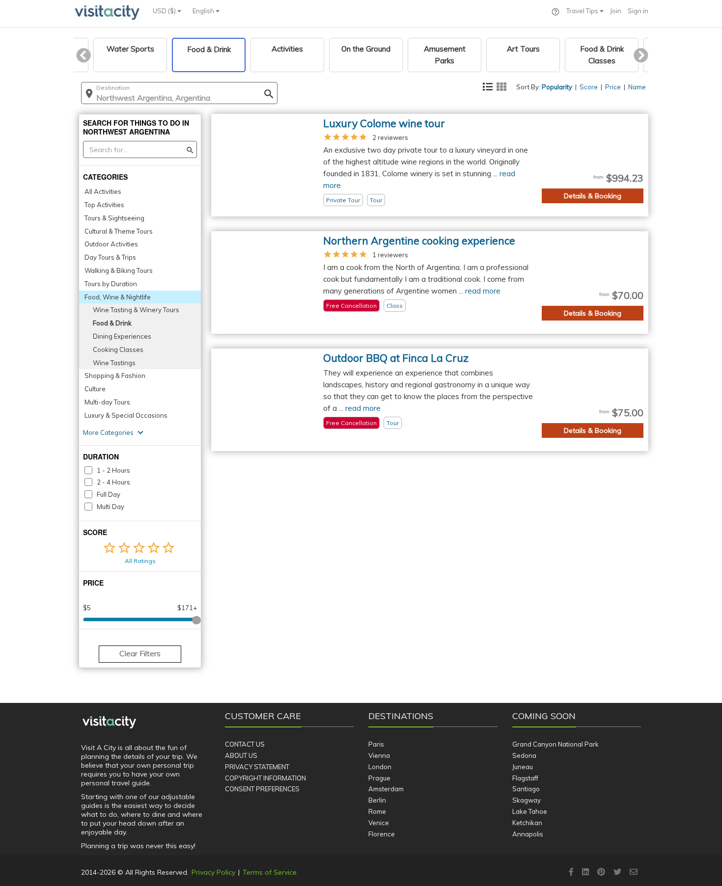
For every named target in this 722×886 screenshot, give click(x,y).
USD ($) (165, 11)
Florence (381, 834)
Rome (377, 811)
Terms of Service (270, 872)
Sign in (638, 11)
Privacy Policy (213, 872)
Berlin (377, 800)
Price (613, 87)
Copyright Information (265, 778)
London (379, 767)
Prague (379, 778)
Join (615, 11)
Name (637, 87)
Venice (378, 823)
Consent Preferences (262, 789)
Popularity (557, 87)
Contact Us (245, 744)
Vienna (379, 755)
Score (589, 87)
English (204, 11)
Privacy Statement (257, 767)
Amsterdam (386, 789)
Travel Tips (583, 11)
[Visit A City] (109, 722)
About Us (241, 755)
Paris (376, 744)
